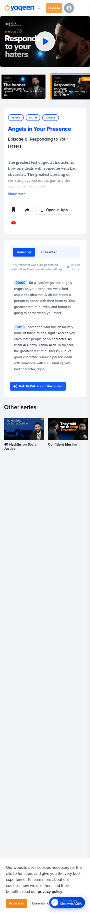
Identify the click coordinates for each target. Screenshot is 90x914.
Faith (33, 117)
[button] (45, 41)
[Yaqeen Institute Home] (19, 8)
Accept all (16, 903)
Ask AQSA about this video (40, 386)
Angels (51, 117)
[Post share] (27, 210)
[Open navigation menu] (81, 8)
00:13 (20, 326)
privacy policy (50, 891)
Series (16, 117)
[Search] (39, 8)
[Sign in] (69, 8)
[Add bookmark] (13, 210)
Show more (17, 193)
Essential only (43, 903)
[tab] (24, 252)
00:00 (21, 282)
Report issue (75, 267)
